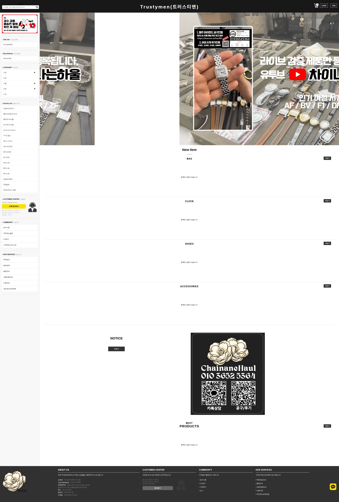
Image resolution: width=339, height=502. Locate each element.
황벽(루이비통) (8, 119)
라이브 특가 (7, 58)
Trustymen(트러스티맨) (169, 7)
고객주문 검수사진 (9, 245)
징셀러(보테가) (8, 108)
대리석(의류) (7, 146)
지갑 (4, 78)
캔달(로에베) (7, 179)
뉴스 (201, 491)
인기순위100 (7, 44)
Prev (178, 140)
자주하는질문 (8, 233)
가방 (4, 72)
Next (200, 140)
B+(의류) (6, 157)
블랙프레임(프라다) (10, 114)
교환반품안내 (8, 277)
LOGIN (323, 6)
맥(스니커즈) (7, 141)
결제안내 (6, 271)
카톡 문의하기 (14, 206)
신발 (4, 83)
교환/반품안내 (261, 487)
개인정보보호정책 (9, 289)
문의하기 (158, 488)
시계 (4, 94)
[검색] (37, 7)
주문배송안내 (261, 480)
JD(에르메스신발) (9, 190)
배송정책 (6, 265)
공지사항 (6, 227)
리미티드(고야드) (9, 130)
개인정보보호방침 (262, 494)
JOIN (334, 6)
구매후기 (203, 487)
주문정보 (6, 260)
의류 (4, 89)
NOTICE (116, 338)
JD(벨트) (6, 184)
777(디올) (6, 136)
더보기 (327, 158)
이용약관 (6, 283)
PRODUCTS (189, 426)
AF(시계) (6, 163)
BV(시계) (6, 168)
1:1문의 (6, 239)
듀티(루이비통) (8, 125)
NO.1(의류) (7, 152)
